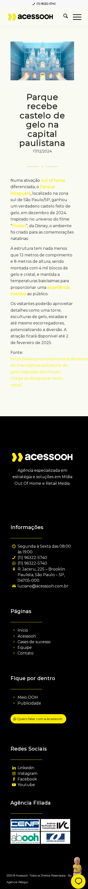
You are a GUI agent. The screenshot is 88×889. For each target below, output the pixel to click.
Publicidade (29, 703)
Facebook (27, 779)
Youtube (26, 784)
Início (23, 630)
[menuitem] (63, 17)
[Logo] (36, 17)
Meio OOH (28, 697)
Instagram (27, 773)
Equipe (25, 647)
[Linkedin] (14, 768)
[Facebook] (14, 779)
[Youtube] (14, 785)
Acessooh (27, 636)
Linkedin (26, 767)
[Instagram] (14, 773)
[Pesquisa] (63, 17)
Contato (25, 653)
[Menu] (74, 17)
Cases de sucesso (34, 641)
